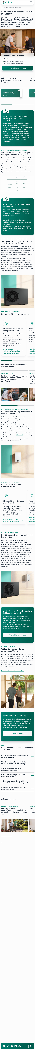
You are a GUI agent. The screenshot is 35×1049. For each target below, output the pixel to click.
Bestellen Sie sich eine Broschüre (12, 226)
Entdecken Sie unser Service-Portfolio (12, 671)
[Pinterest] (19, 1047)
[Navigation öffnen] (31, 2)
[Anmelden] (27, 2)
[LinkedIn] (15, 1047)
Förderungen (6, 141)
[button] (14, 87)
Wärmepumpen (23, 131)
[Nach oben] (30, 1046)
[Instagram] (8, 1047)
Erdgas (25, 133)
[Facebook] (4, 1047)
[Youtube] (11, 1047)
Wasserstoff (19, 435)
